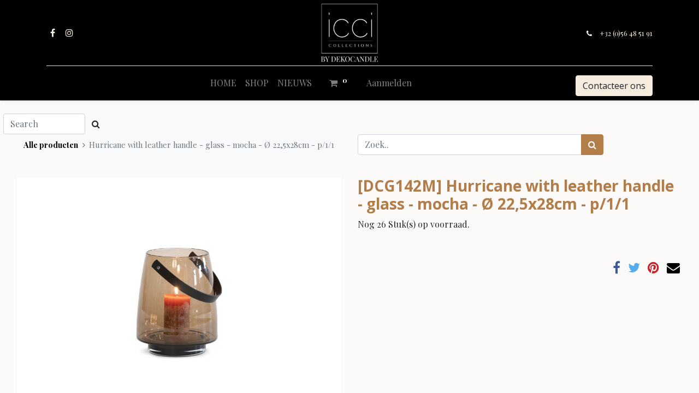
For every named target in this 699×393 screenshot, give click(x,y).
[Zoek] (592, 144)
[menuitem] (223, 83)
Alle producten (50, 144)
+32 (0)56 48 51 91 (626, 33)
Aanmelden (389, 82)
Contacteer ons (614, 86)
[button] (41, 286)
